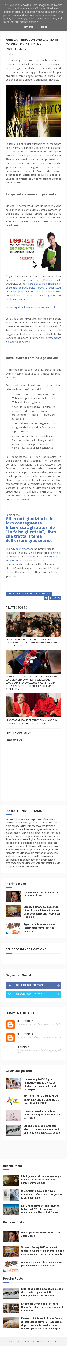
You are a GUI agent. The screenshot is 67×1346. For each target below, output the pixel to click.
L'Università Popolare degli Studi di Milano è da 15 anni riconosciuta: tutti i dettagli (31, 722)
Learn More (28, 27)
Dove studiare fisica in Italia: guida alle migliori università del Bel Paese (42, 1114)
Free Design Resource (46, 1341)
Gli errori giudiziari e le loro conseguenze (29, 521)
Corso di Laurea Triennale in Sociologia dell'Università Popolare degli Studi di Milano (33, 287)
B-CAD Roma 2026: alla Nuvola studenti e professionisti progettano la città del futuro (42, 1194)
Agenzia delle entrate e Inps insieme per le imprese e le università (39, 927)
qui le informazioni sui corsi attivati (35, 307)
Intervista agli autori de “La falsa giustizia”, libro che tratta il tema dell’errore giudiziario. (31, 533)
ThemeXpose (26, 1341)
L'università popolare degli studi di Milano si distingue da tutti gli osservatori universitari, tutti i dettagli (31, 642)
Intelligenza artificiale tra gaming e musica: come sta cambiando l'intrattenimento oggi (41, 1179)
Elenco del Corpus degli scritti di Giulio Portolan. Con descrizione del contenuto (42, 1307)
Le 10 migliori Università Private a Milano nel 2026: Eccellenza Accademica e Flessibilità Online (40, 1209)
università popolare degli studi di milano (29, 594)
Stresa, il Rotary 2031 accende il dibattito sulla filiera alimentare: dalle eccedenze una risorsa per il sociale (42, 1250)
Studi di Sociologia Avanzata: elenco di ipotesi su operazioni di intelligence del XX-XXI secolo (42, 1129)
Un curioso (23, 1047)
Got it (43, 27)
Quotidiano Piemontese (20, 548)
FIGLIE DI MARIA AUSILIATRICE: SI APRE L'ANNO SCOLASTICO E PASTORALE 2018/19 (41, 1099)
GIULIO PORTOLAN (25, 1021)
